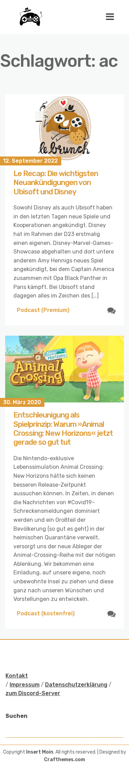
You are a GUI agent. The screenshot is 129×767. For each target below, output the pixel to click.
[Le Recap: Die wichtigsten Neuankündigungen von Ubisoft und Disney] (64, 127)
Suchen (17, 716)
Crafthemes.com (64, 760)
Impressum (25, 684)
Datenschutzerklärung (76, 684)
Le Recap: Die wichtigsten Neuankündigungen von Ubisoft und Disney (55, 182)
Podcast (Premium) (43, 310)
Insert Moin (39, 752)
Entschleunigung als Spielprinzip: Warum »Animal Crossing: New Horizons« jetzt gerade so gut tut (63, 428)
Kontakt (17, 675)
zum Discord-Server (33, 693)
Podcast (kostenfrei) (46, 613)
